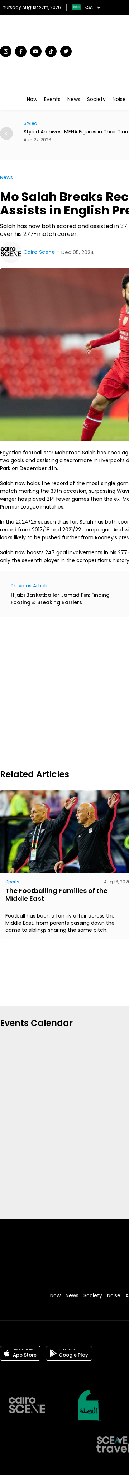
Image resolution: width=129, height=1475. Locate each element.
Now (32, 99)
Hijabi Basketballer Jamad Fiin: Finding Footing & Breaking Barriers (60, 598)
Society (96, 99)
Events (52, 99)
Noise (119, 99)
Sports (12, 882)
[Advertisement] (64, 692)
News (73, 99)
